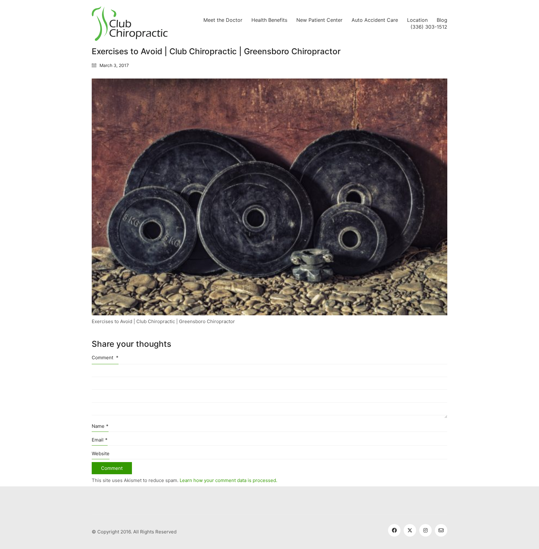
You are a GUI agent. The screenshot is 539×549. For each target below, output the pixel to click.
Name (100, 426)
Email (100, 440)
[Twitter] (410, 530)
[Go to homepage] (130, 23)
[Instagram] (425, 530)
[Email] (441, 530)
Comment (105, 357)
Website (100, 453)
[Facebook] (394, 530)
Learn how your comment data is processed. (228, 480)
